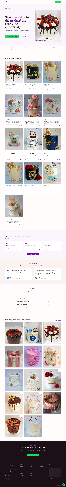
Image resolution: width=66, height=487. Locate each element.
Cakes (32, 2)
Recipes (39, 2)
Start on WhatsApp (33, 455)
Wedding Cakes (27, 2)
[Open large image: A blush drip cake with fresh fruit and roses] (52, 403)
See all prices (24, 36)
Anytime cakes (22, 471)
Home (6, 8)
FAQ (30, 471)
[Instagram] (6, 479)
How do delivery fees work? (22, 307)
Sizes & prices (58, 58)
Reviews (31, 473)
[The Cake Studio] (10, 2)
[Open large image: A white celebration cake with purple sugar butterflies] (33, 403)
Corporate (21, 475)
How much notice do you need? (22, 295)
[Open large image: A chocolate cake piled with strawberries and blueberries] (14, 426)
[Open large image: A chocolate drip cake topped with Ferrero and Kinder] (14, 403)
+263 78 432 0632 (7, 473)
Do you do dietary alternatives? (22, 304)
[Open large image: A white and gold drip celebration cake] (33, 426)
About (31, 466)
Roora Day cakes (22, 469)
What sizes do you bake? (21, 298)
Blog (40, 469)
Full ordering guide (33, 254)
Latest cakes (58, 320)
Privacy (32, 485)
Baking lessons (42, 466)
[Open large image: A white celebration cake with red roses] (52, 380)
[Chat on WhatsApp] (63, 484)
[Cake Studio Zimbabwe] (12, 466)
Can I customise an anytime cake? (23, 301)
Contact (43, 2)
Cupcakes (21, 473)
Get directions (51, 478)
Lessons (36, 2)
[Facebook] (9, 479)
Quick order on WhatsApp (12, 36)
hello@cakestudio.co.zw (8, 475)
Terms (34, 485)
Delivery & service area (33, 469)
